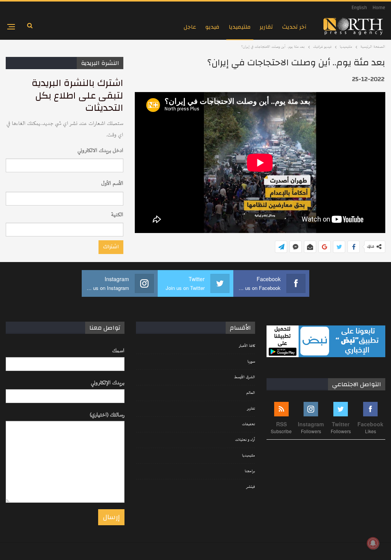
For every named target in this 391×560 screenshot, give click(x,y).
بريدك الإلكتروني (107, 383)
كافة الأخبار (247, 346)
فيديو (212, 27)
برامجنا (250, 471)
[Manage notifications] (373, 543)
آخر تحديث (294, 27)
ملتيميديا (239, 27)
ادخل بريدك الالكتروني (100, 150)
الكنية (117, 215)
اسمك (118, 351)
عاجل (190, 27)
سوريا (251, 361)
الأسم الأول (112, 183)
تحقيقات (248, 424)
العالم (250, 393)
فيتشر (250, 487)
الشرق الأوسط (244, 377)
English (359, 7)
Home (379, 7)
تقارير (266, 27)
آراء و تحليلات (245, 440)
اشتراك (111, 247)
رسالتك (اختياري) (107, 415)
